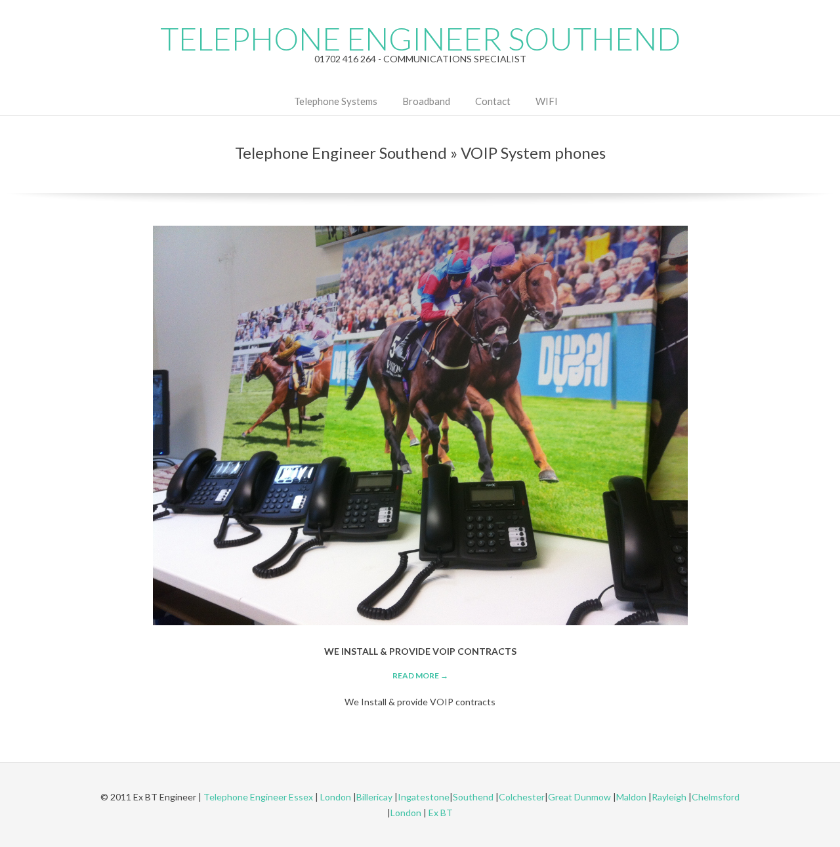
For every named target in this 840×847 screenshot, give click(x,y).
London (335, 796)
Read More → (420, 675)
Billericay (374, 796)
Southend (473, 796)
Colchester (522, 796)
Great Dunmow (579, 796)
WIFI (547, 101)
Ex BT (441, 812)
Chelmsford (716, 796)
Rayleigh (670, 796)
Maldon (631, 796)
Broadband (426, 101)
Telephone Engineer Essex (258, 796)
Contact (493, 101)
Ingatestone (424, 796)
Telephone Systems (335, 101)
